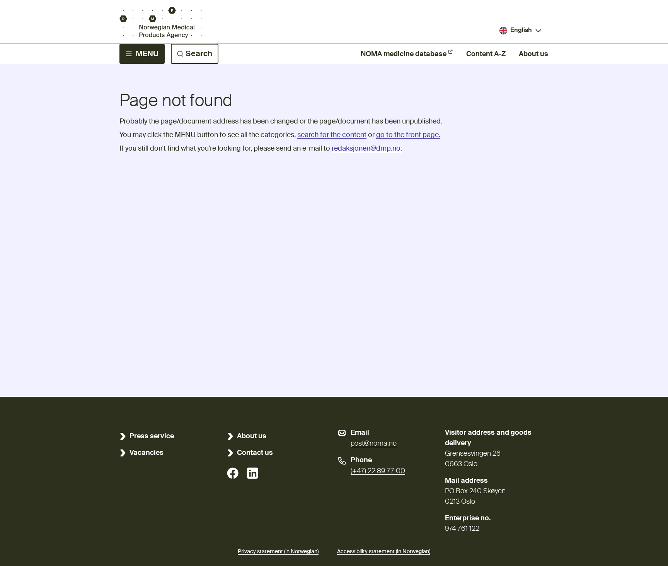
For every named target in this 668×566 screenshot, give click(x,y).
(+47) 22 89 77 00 (378, 471)
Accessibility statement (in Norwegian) (383, 551)
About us (533, 54)
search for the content (331, 135)
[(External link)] (233, 473)
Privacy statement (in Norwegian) (278, 551)
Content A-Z (486, 54)
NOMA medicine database (403, 54)
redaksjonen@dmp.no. (367, 148)
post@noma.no (374, 443)
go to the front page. (408, 135)
